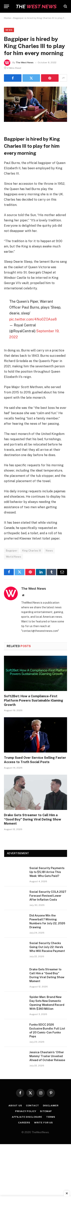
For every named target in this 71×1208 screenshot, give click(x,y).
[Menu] (6, 6)
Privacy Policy (25, 1111)
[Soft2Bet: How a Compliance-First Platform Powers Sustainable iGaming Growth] (35, 673)
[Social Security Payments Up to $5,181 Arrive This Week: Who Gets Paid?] (15, 873)
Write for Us (43, 1122)
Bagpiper (11, 550)
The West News (25, 62)
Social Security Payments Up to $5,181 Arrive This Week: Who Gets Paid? (46, 872)
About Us (15, 1105)
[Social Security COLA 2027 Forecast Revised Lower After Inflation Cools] (15, 896)
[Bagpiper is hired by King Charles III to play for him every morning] (35, 120)
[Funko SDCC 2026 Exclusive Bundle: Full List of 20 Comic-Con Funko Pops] (15, 1029)
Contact (32, 1105)
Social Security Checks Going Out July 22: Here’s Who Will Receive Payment (47, 947)
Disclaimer (51, 1105)
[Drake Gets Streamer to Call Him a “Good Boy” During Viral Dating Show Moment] (35, 792)
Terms (50, 1117)
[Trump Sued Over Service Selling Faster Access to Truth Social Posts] (35, 735)
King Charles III (31, 550)
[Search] (65, 6)
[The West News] (36, 6)
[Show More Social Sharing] (63, 78)
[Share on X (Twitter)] (31, 78)
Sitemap (46, 1111)
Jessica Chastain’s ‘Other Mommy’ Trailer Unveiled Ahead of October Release (47, 1056)
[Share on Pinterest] (50, 78)
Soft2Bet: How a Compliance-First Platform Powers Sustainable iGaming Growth (33, 700)
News (9, 30)
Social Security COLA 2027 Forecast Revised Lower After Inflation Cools (47, 895)
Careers (24, 1122)
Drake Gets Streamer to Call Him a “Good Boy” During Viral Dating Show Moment (32, 819)
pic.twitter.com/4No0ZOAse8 (33, 319)
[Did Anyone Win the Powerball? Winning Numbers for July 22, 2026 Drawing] (15, 920)
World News (13, 556)
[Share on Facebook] (12, 78)
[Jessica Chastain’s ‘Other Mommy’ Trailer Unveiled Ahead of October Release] (15, 1057)
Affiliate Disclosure (27, 1117)
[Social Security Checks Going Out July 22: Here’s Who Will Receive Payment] (15, 948)
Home (7, 18)
